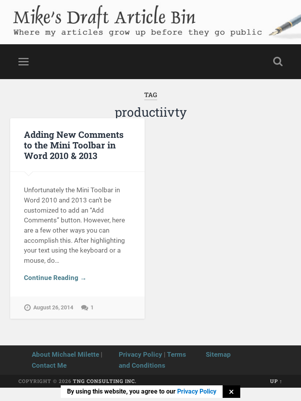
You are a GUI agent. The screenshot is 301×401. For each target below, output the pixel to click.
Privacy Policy (140, 354)
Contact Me (49, 365)
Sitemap (218, 354)
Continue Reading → (55, 278)
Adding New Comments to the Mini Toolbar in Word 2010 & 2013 (73, 144)
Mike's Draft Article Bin (103, 14)
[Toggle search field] (278, 61)
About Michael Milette (65, 354)
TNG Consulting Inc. (104, 381)
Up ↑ (276, 381)
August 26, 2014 (53, 307)
